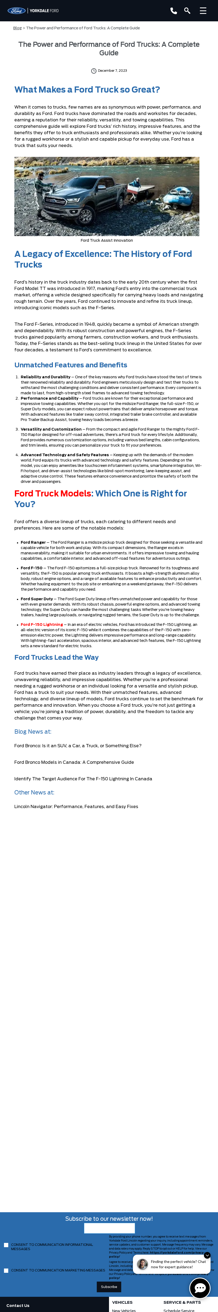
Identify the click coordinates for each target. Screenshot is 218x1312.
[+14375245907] (173, 10)
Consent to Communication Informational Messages (52, 1247)
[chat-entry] (200, 1288)
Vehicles (122, 1303)
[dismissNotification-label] (207, 1255)
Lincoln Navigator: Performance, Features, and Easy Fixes (76, 807)
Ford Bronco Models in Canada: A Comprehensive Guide (74, 762)
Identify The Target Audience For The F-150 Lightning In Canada (83, 779)
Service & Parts (182, 1303)
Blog (17, 28)
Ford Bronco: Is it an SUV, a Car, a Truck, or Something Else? (78, 746)
